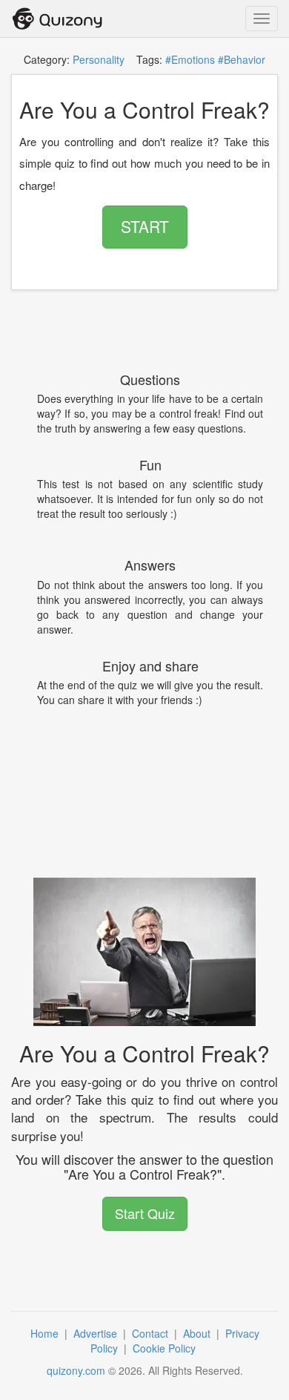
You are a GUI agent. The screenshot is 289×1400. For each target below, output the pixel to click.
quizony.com (76, 1370)
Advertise (96, 1333)
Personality (98, 59)
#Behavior (241, 59)
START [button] (145, 226)
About (198, 1333)
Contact (151, 1333)
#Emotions (190, 59)
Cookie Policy (166, 1348)
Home (46, 1333)
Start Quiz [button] (145, 1213)
